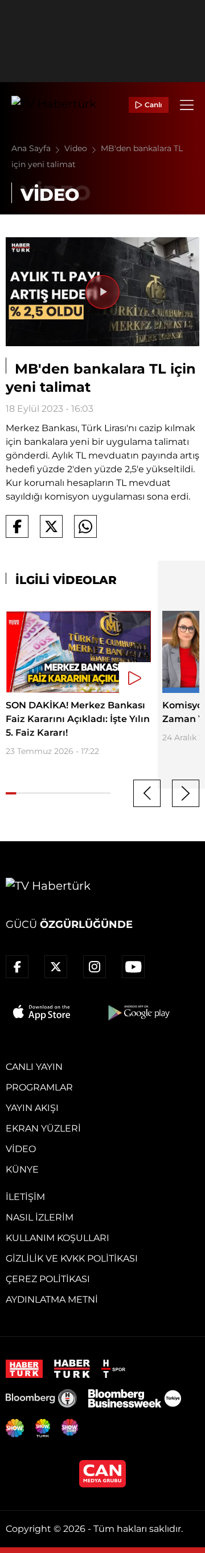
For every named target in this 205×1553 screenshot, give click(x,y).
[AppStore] (42, 1012)
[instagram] (94, 966)
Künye (22, 1169)
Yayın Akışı (32, 1107)
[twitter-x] (55, 966)
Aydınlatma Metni (52, 1299)
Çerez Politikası (48, 1279)
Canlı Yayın (34, 1066)
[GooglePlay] (137, 1012)
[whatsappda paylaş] (85, 526)
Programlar (39, 1087)
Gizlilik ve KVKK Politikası (72, 1258)
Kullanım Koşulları (57, 1237)
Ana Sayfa (32, 148)
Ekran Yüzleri (43, 1128)
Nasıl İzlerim (39, 1217)
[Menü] (187, 105)
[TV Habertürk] (53, 105)
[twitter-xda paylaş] (51, 526)
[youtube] (133, 966)
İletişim (25, 1196)
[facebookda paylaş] (17, 526)
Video (76, 148)
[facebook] (17, 966)
